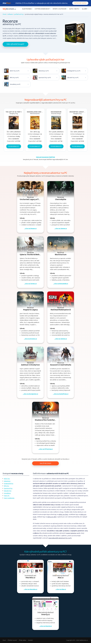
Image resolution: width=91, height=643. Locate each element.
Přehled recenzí (12, 640)
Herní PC (6, 495)
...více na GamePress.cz (60, 394)
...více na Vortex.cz (30, 283)
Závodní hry (7, 491)
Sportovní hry (8, 488)
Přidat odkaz (22, 640)
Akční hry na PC (15, 71)
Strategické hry (8, 483)
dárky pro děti (51, 517)
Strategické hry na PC (73, 71)
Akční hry (7, 478)
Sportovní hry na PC (45, 77)
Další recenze (45, 463)
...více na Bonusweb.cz (60, 283)
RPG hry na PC (14, 77)
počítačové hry (18, 14)
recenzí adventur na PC (73, 533)
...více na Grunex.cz (30, 339)
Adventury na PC (44, 71)
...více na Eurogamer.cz (30, 394)
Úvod (4, 14)
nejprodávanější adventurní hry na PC (60, 538)
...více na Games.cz (60, 228)
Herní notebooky (9, 498)
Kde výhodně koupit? (15, 44)
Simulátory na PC (15, 84)
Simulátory (7, 493)
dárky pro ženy (63, 514)
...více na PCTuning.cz (45, 449)
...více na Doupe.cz (30, 228)
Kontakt (30, 640)
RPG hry (6, 486)
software (10, 14)
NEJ (9, 9)
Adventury (7, 481)
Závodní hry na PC (73, 77)
